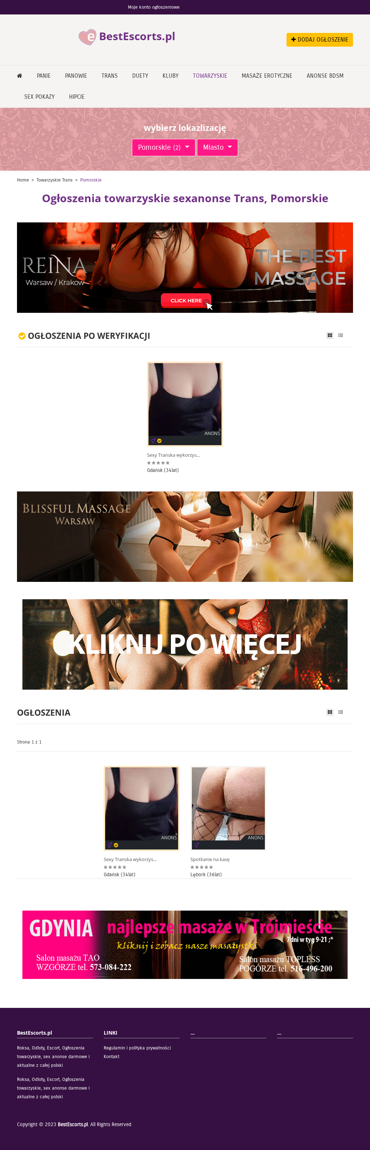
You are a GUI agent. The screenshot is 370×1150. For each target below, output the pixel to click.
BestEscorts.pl (73, 1124)
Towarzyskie (210, 75)
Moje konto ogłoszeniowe (154, 7)
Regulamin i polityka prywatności (137, 1048)
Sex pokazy (39, 96)
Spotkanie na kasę (209, 859)
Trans (110, 75)
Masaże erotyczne (267, 75)
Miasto (214, 147)
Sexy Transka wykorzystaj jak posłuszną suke (174, 455)
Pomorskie (159, 147)
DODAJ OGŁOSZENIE (322, 39)
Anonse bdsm (325, 75)
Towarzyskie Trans (54, 180)
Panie (44, 75)
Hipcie (77, 96)
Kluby (170, 75)
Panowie (76, 75)
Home (23, 180)
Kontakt (111, 1057)
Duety (140, 75)
